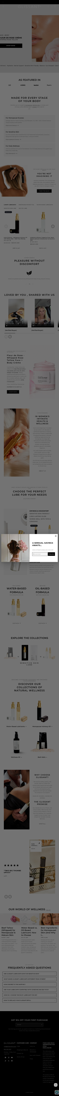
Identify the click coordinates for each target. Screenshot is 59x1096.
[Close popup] (56, 536)
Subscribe (51, 554)
